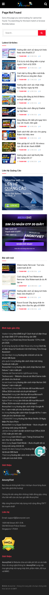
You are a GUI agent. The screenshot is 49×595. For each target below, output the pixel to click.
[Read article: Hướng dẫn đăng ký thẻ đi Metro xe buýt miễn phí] (9, 100)
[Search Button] (45, 4)
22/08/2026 (33, 309)
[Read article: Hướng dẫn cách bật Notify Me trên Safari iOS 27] (9, 159)
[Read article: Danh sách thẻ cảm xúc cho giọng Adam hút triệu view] (9, 135)
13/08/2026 (33, 138)
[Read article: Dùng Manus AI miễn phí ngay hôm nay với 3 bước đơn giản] (9, 123)
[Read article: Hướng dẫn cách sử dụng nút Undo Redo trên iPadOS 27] (9, 53)
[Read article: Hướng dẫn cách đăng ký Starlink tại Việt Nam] (9, 112)
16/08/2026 (33, 91)
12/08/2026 (33, 150)
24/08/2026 (33, 271)
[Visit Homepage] (24, 4)
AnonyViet (23, 68)
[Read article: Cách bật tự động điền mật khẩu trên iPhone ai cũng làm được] (9, 77)
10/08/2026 (33, 161)
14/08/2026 (33, 114)
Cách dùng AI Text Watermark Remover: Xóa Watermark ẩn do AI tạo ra (32, 279)
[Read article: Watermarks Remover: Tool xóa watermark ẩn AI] (9, 268)
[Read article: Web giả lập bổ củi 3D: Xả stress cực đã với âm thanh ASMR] (9, 147)
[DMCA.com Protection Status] (8, 544)
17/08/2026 (33, 79)
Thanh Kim (22, 56)
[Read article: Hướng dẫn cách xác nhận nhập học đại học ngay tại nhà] (9, 88)
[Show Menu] (3, 4)
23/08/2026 (33, 56)
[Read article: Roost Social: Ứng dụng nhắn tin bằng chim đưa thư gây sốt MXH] (9, 306)
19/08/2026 (33, 68)
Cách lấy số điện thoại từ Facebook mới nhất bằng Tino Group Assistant (24, 349)
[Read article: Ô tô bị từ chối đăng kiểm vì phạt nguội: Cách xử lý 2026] (9, 65)
